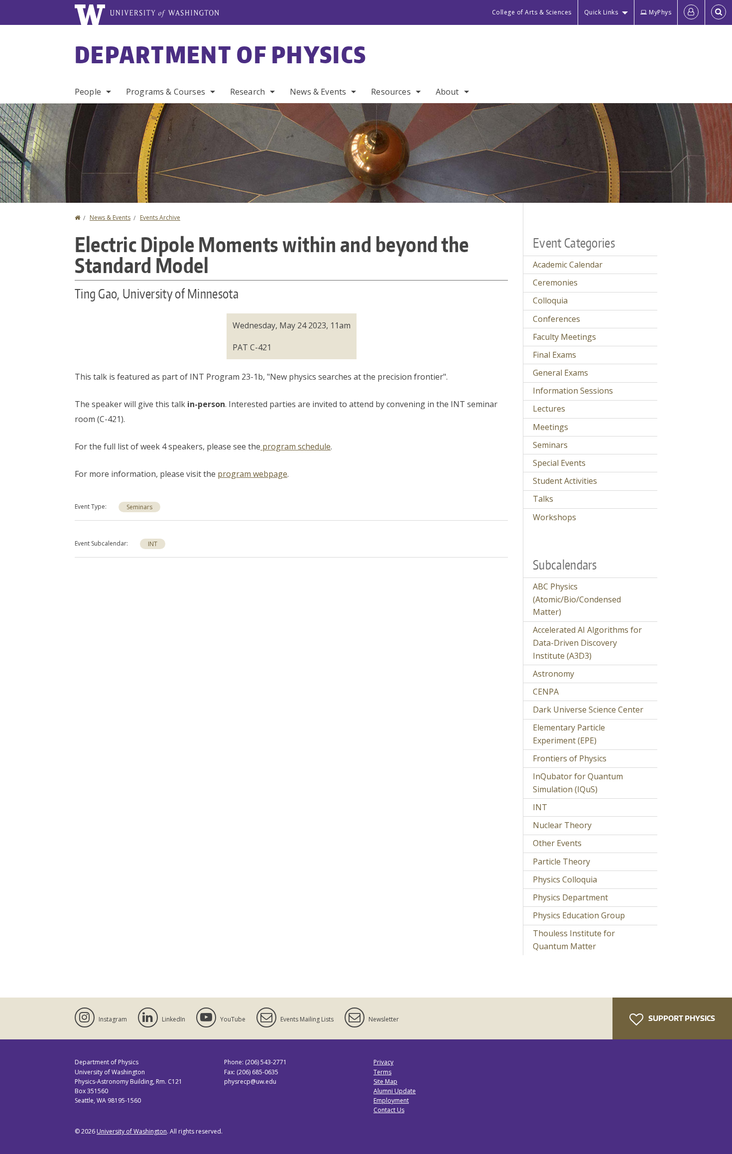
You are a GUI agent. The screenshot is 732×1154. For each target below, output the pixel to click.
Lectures (549, 408)
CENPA (546, 691)
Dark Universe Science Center (588, 709)
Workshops (554, 517)
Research (247, 91)
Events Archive (160, 217)
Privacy (383, 1062)
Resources (390, 91)
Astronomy (553, 673)
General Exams (560, 372)
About (447, 91)
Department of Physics (220, 54)
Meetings (550, 427)
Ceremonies (555, 282)
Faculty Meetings (564, 336)
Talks (543, 498)
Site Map (385, 1081)
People (88, 91)
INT (152, 544)
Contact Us (388, 1110)
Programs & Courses (165, 91)
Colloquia (550, 300)
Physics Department (570, 897)
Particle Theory (561, 861)
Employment (391, 1100)
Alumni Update (394, 1091)
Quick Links (601, 12)
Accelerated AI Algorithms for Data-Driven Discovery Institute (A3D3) (587, 642)
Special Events (559, 462)
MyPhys (660, 12)
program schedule (296, 446)
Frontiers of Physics (570, 758)
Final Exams (554, 354)
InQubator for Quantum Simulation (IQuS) (578, 783)
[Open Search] (718, 12)
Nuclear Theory (562, 825)
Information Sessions (573, 390)
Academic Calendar (568, 264)
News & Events (318, 91)
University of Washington (132, 1131)
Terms (382, 1072)
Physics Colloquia (565, 879)
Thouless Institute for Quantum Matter (574, 940)
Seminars (139, 507)
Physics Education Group (579, 915)
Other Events (557, 843)
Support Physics (681, 1018)
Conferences (556, 318)
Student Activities (565, 480)
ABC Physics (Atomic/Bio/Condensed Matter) (577, 599)
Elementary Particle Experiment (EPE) (569, 734)
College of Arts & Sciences (532, 12)
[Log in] (691, 12)
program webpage (252, 473)
